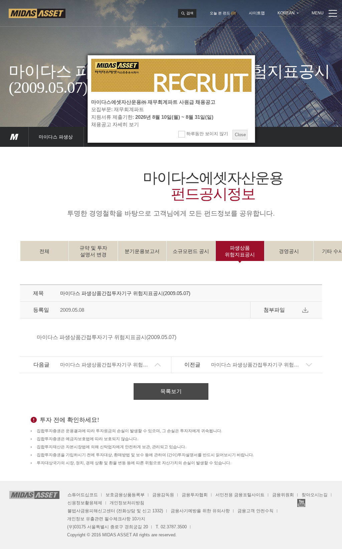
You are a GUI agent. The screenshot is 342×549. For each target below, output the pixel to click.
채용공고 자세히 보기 (115, 124)
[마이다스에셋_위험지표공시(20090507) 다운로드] (305, 310)
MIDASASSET (14, 137)
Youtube (301, 503)
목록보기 (171, 391)
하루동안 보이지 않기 (206, 133)
